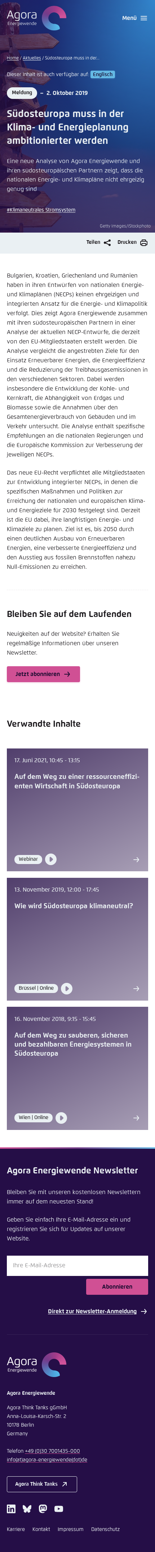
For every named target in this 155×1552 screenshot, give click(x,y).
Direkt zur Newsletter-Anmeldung (92, 1311)
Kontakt (41, 1529)
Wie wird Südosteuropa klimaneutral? (73, 906)
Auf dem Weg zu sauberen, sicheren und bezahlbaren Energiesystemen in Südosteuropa (73, 1044)
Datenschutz (105, 1529)
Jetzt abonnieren (37, 674)
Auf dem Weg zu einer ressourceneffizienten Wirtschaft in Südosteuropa (77, 781)
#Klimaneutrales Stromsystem (41, 210)
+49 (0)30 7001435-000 (52, 1451)
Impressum (71, 1529)
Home (13, 58)
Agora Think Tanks (36, 1484)
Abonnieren (117, 1287)
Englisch (102, 74)
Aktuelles (32, 58)
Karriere (16, 1529)
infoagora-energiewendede (47, 1460)
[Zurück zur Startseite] (36, 18)
